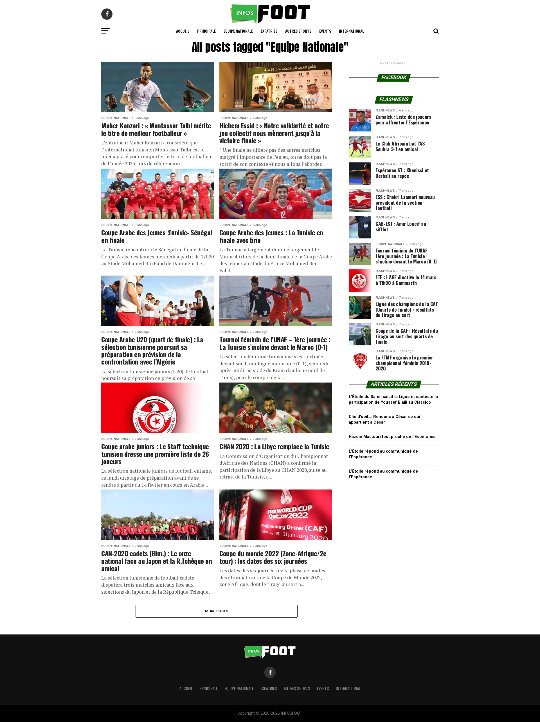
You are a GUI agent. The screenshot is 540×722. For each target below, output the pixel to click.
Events (325, 31)
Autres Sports (298, 31)
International (351, 31)
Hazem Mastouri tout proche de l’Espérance (392, 436)
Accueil (182, 31)
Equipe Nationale (238, 31)
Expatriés (269, 31)
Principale (206, 31)
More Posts (216, 611)
